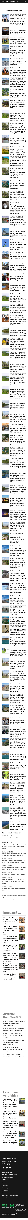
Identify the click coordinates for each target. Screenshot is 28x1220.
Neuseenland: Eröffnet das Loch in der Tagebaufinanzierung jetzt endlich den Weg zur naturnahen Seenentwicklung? (18, 589)
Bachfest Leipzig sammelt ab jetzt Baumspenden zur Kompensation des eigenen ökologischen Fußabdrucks (18, 733)
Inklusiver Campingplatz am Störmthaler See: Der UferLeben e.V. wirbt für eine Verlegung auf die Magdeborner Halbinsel (17, 117)
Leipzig (21, 263)
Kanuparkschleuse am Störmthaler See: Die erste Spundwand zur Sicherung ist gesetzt (17, 600)
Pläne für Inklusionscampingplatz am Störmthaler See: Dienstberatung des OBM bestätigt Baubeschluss (18, 174)
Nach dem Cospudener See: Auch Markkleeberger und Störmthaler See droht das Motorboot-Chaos (18, 52)
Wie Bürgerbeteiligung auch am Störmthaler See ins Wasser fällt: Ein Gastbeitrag (18, 527)
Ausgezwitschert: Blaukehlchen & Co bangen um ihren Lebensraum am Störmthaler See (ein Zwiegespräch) (18, 245)
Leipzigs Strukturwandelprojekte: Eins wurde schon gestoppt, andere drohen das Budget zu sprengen (18, 268)
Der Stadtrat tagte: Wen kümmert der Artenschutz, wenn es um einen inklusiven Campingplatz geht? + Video (18, 321)
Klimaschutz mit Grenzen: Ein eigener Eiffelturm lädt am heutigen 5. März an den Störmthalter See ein (18, 631)
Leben (17, 146)
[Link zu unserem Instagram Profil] (6, 1167)
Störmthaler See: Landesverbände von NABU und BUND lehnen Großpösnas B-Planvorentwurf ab (18, 309)
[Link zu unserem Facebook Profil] (3, 1167)
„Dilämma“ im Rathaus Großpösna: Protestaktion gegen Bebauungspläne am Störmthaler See (18, 343)
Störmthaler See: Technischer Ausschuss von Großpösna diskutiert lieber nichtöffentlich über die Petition (18, 677)
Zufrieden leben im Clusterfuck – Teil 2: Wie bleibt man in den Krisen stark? (13, 1035)
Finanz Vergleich (6, 1188)
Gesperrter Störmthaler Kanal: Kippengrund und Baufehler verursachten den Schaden (17, 185)
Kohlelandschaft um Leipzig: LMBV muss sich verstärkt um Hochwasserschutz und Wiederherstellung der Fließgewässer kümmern (18, 478)
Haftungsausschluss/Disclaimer (10, 1195)
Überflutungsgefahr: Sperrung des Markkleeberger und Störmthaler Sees (18, 621)
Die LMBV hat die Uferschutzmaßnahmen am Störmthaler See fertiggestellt (17, 688)
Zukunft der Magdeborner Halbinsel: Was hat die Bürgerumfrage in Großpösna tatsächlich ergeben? (18, 653)
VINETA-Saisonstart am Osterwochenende (13, 874)
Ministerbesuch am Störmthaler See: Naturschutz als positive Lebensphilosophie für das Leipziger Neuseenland (18, 564)
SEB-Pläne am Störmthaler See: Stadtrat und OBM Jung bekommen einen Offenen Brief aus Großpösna (18, 333)
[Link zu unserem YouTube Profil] (10, 1167)
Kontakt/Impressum (7, 1172)
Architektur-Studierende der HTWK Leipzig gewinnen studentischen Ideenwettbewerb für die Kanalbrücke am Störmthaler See (18, 814)
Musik (20, 28)
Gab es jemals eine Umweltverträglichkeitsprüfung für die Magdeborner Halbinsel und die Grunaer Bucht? (18, 801)
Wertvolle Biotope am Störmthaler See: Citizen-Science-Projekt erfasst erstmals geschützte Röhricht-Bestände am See (18, 464)
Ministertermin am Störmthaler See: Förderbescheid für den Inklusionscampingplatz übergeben (18, 162)
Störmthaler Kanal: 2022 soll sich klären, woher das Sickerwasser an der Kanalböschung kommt (18, 429)
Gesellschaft (22, 146)
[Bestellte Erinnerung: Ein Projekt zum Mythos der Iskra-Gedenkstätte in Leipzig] (21, 929)
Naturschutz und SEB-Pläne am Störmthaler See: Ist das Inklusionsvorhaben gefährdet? (18, 298)
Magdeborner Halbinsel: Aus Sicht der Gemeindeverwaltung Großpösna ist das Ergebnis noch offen (18, 642)
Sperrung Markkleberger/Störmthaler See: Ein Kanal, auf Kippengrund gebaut (18, 611)
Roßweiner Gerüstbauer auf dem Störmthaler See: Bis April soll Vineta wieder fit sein (18, 234)
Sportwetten (5, 1190)
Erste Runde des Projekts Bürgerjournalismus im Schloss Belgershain (17, 278)
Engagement (22, 37)
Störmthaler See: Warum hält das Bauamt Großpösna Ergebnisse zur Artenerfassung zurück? (17, 406)
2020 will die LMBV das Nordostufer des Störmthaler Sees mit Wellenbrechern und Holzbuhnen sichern (18, 745)
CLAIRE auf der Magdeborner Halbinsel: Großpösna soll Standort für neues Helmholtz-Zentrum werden (18, 711)
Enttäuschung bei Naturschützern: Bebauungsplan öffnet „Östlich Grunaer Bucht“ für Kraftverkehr (18, 151)
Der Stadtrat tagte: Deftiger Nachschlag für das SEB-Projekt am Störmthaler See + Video (18, 196)
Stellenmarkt (13, 1)
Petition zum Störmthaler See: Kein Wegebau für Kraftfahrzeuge (18, 767)
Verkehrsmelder (11, 900)
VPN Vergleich (5, 1185)
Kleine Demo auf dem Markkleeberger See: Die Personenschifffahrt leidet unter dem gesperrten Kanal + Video (18, 222)
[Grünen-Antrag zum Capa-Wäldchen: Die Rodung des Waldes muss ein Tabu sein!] (21, 1143)
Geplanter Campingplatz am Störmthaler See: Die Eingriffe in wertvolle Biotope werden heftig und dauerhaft (18, 355)
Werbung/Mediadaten (7, 1177)
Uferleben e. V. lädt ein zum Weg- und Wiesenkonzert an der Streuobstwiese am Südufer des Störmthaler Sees (18, 788)
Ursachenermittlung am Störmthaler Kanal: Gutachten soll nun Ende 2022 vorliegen (18, 452)
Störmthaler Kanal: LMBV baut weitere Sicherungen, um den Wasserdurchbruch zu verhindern (18, 141)
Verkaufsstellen (6, 1179)
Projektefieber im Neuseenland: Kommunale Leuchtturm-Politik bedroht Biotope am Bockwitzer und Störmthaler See (17, 503)
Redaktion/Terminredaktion (9, 1174)
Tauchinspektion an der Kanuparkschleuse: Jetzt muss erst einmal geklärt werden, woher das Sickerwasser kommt (18, 576)
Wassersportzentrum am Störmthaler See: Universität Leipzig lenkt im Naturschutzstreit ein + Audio (18, 288)
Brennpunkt (22, 100)
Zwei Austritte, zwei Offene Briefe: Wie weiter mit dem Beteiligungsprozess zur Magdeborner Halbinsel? (18, 665)
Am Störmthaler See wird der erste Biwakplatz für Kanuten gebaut (17, 722)
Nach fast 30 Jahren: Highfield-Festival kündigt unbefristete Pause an (18, 32)
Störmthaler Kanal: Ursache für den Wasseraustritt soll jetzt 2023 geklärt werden (18, 257)
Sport (17, 58)
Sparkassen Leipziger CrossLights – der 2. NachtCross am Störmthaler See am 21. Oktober (13, 881)
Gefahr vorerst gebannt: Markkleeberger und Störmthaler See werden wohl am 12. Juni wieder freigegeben (17, 539)
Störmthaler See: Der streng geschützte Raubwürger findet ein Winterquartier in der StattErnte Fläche (18, 441)
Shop (18, 1)
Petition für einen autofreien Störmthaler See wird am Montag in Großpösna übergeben (17, 699)
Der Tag (17, 202)
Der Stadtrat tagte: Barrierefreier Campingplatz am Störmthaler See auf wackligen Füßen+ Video (18, 72)
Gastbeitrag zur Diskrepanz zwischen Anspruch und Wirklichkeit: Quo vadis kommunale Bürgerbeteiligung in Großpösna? (18, 418)
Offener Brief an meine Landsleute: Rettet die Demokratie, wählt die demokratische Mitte (14, 1023)
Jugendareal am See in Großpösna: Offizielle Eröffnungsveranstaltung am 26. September (18, 105)
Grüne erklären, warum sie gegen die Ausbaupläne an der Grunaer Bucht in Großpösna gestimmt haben (18, 757)
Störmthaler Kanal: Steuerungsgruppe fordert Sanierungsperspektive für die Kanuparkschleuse (18, 83)
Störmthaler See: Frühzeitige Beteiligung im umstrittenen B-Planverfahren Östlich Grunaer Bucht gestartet (18, 380)
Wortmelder (10, 836)
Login (25, 1)
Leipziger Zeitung (5, 1)
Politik (17, 15)
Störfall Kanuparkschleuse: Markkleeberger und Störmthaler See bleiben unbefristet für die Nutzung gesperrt (18, 551)
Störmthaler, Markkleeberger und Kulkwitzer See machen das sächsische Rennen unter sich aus (18, 826)
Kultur (17, 28)
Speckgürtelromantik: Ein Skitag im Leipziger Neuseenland (18, 63)
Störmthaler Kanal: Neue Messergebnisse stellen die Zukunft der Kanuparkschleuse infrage (18, 94)
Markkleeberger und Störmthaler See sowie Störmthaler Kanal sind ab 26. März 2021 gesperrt (14, 846)
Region (21, 15)
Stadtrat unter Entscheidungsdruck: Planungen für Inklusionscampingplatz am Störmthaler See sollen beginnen (18, 368)
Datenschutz (5, 1198)
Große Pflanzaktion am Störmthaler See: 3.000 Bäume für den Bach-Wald (18, 41)
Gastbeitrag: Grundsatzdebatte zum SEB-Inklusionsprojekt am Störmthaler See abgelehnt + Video (18, 490)
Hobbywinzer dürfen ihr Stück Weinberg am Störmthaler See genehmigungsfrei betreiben (18, 777)
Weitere (21, 58)
